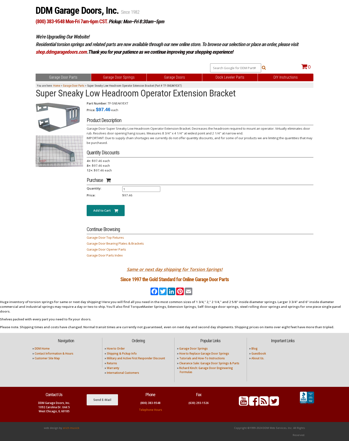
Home (56, 85)
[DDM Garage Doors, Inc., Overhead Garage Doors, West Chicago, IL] (307, 404)
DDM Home (42, 348)
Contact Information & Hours (54, 353)
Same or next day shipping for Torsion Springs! (174, 269)
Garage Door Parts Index (105, 255)
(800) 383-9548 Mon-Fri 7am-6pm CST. (72, 21)
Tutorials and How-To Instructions (202, 358)
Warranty (113, 368)
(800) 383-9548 (150, 403)
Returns (112, 363)
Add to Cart (103, 210)
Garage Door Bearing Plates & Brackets (115, 243)
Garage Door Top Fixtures (105, 237)
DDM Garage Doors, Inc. (78, 10)
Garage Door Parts (73, 85)
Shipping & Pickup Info (122, 353)
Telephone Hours (150, 410)
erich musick (71, 428)
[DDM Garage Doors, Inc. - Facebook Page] (254, 404)
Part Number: (97, 103)
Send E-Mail (102, 400)
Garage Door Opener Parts (106, 249)
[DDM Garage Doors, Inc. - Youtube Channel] (243, 404)
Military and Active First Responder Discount (136, 358)
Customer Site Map (47, 358)
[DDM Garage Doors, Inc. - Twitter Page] (274, 404)
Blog (254, 348)
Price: (91, 110)
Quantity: (94, 188)
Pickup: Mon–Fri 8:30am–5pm (136, 21)
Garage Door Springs (193, 348)
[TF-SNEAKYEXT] (59, 117)
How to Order (116, 348)
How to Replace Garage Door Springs (204, 353)
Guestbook (258, 353)
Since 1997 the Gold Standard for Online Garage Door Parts (174, 279)
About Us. (257, 358)
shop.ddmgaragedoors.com (61, 52)
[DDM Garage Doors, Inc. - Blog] (264, 404)
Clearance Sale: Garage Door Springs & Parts (209, 363)
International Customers (123, 373)
